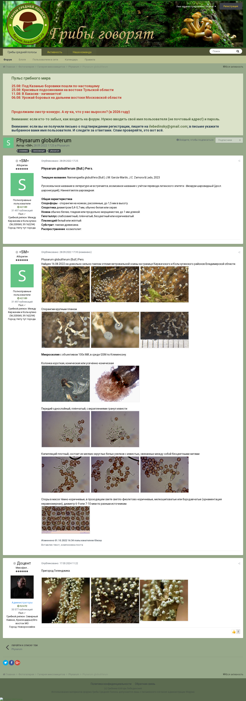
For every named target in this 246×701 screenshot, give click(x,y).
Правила (90, 59)
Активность (54, 52)
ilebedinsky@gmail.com (168, 126)
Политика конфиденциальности (111, 683)
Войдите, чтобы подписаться (196, 139)
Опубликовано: (59, 160)
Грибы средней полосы (22, 52)
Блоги (22, 59)
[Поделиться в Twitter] (5, 662)
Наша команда (82, 52)
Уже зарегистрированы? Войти (195, 6)
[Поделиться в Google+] (17, 662)
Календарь (71, 59)
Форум (7, 59)
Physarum (63, 145)
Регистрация (231, 6)
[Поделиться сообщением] (239, 160)
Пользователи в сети (45, 59)
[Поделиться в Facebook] (11, 662)
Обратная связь (145, 683)
